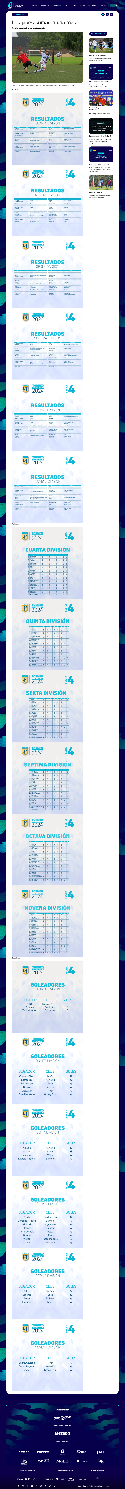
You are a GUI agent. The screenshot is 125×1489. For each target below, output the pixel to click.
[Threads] (41, 1486)
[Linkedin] (45, 1486)
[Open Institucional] (97, 5)
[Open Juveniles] (60, 5)
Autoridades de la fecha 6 (99, 164)
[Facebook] (18, 1486)
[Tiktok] (50, 1486)
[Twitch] (54, 1486)
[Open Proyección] (49, 5)
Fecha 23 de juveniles (97, 55)
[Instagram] (27, 1486)
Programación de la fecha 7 (100, 81)
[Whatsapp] (36, 1486)
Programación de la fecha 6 (100, 136)
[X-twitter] (23, 1486)
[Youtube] (32, 1486)
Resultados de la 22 (97, 192)
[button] (116, 5)
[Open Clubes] (69, 5)
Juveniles (20, 14)
